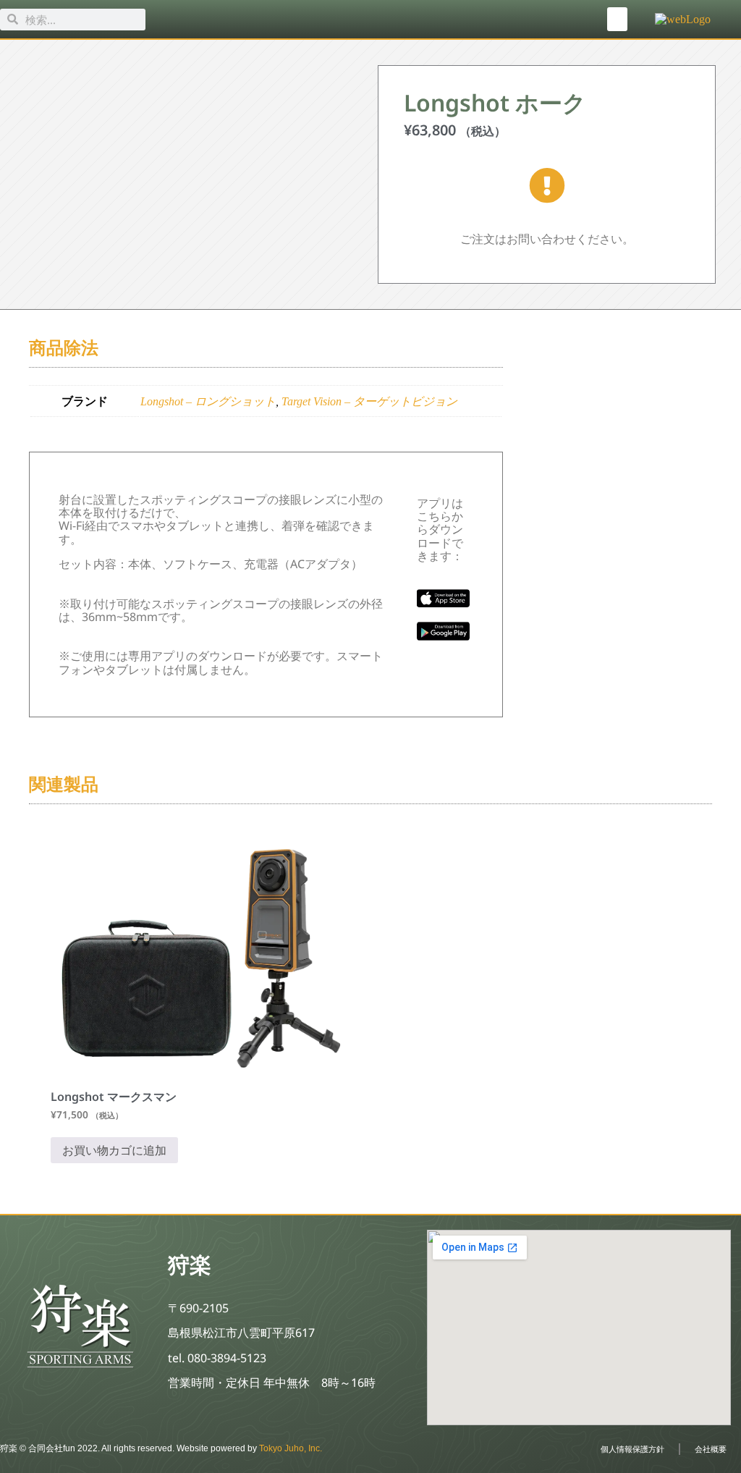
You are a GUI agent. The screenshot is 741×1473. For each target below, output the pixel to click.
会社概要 (711, 1448)
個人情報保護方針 (632, 1448)
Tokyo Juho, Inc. (290, 1448)
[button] (617, 19)
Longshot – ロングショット (208, 401)
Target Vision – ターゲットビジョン (369, 401)
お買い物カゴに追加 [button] (114, 1150)
